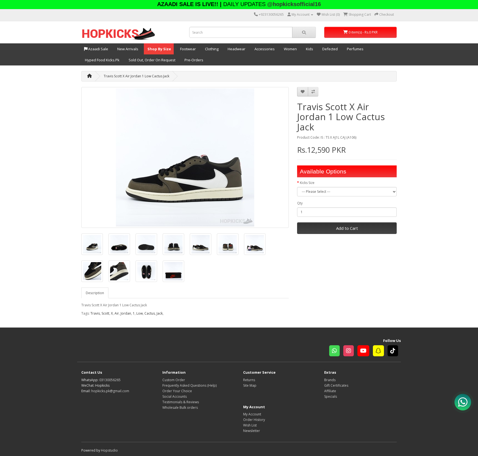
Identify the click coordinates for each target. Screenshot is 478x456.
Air (117, 313)
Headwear (236, 48)
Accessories (264, 48)
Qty (300, 203)
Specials (330, 396)
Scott (105, 313)
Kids (309, 48)
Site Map (249, 385)
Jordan (126, 313)
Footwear (187, 48)
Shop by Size (159, 48)
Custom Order (173, 380)
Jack (160, 313)
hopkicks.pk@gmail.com (110, 391)
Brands (330, 380)
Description (95, 293)
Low (139, 313)
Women (290, 48)
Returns (249, 380)
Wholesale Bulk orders (180, 407)
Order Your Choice (177, 391)
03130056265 (110, 380)
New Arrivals (127, 48)
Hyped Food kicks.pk (101, 59)
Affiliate (330, 391)
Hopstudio (109, 450)
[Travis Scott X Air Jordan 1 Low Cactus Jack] (185, 157)
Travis (95, 313)
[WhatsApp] (336, 351)
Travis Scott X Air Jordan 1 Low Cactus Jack (136, 76)
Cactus (149, 313)
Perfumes (354, 48)
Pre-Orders (193, 59)
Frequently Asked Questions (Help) (189, 385)
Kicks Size (307, 182)
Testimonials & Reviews (180, 402)
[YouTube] (365, 351)
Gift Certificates (336, 385)
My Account (252, 414)
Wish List (250, 425)
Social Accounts (174, 396)
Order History (254, 419)
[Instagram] (350, 351)
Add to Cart (347, 228)
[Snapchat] (380, 351)
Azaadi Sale (97, 48)
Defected (329, 48)
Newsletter (251, 430)
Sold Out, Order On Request (151, 59)
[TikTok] (394, 351)
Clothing (211, 48)
